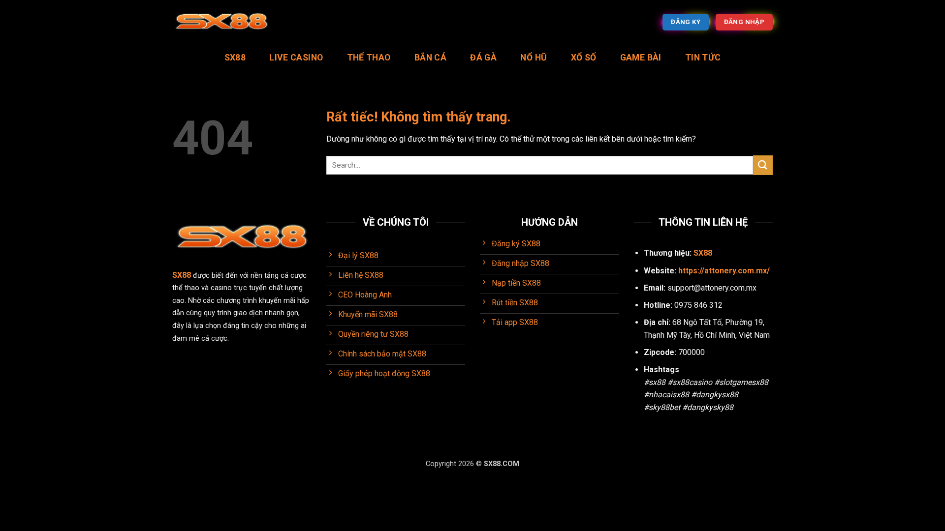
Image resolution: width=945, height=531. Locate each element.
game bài (641, 57)
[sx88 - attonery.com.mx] (221, 22)
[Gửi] (763, 165)
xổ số (584, 57)
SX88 (235, 57)
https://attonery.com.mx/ (724, 270)
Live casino (296, 57)
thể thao (369, 57)
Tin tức (703, 57)
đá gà (483, 57)
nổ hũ (533, 57)
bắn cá (430, 57)
